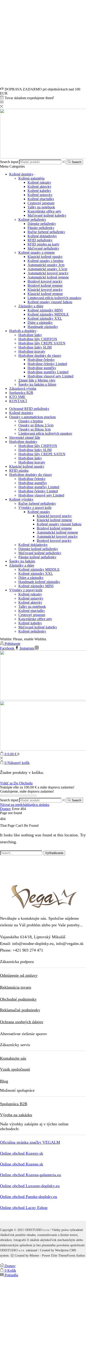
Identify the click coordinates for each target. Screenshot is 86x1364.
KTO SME (17, 397)
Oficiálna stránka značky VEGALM (30, 1142)
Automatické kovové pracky (48, 273)
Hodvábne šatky (30, 335)
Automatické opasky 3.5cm (47, 269)
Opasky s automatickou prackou (32, 417)
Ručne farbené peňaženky (46, 232)
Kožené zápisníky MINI (45, 310)
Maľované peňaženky (43, 248)
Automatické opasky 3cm (46, 265)
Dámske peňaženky (42, 224)
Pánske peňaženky (41, 228)
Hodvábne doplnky (23, 442)
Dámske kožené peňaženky (38, 549)
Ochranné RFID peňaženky (29, 409)
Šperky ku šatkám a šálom (37, 384)
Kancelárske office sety (44, 211)
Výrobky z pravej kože (35, 508)
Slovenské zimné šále (24, 437)
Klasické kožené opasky (45, 257)
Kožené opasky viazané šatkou (50, 302)
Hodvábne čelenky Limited (47, 364)
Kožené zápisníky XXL (45, 318)
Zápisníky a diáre (30, 306)
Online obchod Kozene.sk (21, 1164)
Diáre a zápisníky (40, 323)
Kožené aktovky (39, 186)
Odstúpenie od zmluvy (19, 975)
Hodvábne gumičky (42, 368)
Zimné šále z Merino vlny (36, 380)
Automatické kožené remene (48, 277)
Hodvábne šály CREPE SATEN (41, 343)
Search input (9, 162)
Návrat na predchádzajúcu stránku (24, 805)
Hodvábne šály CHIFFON (37, 339)
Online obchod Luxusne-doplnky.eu (30, 1186)
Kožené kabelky (39, 191)
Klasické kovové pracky (45, 290)
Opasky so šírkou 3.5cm (35, 425)
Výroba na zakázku (16, 1115)
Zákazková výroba (22, 388)
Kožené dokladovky (42, 236)
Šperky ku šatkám (22, 561)
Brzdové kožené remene (45, 285)
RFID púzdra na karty (43, 244)
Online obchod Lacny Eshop (23, 1207)
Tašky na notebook (41, 207)
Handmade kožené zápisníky (39, 582)
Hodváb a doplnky (22, 331)
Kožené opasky (39, 512)
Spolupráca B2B (21, 393)
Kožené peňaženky (32, 219)
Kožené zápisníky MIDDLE (48, 314)
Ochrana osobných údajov (21, 1022)
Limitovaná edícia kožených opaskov (54, 298)
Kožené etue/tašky (41, 199)
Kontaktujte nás (13, 1058)
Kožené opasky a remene (36, 252)
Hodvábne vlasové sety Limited (50, 376)
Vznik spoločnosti (15, 1069)
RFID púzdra (18, 470)
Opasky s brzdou (30, 421)
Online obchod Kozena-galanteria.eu (30, 1175)
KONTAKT (18, 401)
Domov (5, 809)
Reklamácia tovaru (15, 987)
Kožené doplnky (21, 174)
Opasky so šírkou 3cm (34, 429)
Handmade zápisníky (43, 327)
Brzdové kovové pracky (45, 281)
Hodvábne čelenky (41, 360)
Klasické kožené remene (45, 294)
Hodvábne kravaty (31, 351)
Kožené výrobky (21, 499)
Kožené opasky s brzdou (45, 261)
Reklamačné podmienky (20, 1010)
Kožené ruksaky (39, 182)
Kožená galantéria (31, 178)
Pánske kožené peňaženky (37, 557)
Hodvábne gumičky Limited (48, 372)
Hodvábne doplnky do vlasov (39, 355)
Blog (4, 1081)
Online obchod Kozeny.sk (21, 1153)
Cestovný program (41, 203)
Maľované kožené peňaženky (39, 553)
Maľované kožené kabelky (47, 215)
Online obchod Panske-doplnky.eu (28, 1196)
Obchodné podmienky (18, 999)
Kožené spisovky (40, 195)
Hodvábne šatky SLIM (35, 347)
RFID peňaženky (40, 240)
